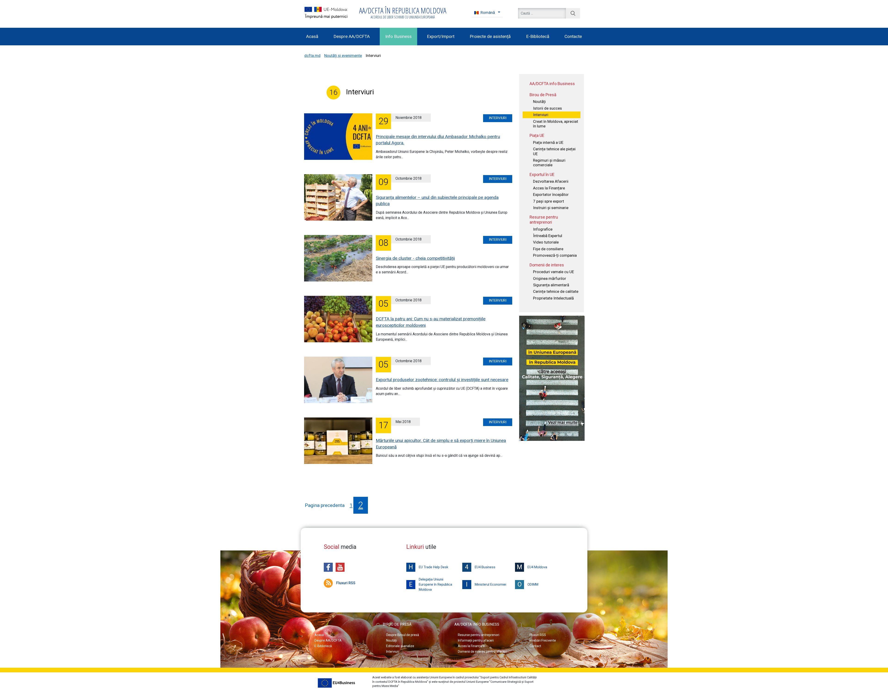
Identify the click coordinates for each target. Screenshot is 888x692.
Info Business (398, 36)
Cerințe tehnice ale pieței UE (554, 151)
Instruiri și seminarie (550, 207)
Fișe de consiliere (548, 249)
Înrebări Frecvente (543, 640)
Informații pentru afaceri (476, 640)
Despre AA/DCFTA (351, 36)
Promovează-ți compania (555, 255)
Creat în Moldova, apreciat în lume (555, 123)
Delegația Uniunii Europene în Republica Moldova (430, 584)
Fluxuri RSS (345, 583)
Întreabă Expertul (547, 235)
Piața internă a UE (548, 142)
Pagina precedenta (325, 505)
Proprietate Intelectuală (553, 298)
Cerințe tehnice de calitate (555, 291)
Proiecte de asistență (490, 36)
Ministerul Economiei (486, 584)
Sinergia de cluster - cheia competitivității (415, 258)
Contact (535, 646)
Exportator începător (551, 194)
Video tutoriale (546, 242)
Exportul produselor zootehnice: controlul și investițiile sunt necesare (442, 379)
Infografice (542, 229)
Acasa (319, 635)
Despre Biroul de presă (402, 635)
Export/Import (440, 36)
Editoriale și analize (400, 646)
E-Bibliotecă (537, 36)
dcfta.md (312, 55)
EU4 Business (480, 567)
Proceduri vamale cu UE (553, 271)
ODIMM (527, 584)
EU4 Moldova (532, 567)
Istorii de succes (547, 108)
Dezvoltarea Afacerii (550, 181)
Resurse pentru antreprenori (478, 635)
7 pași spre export (548, 201)
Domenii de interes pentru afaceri (482, 651)
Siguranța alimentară (551, 285)
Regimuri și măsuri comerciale (549, 162)
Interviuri (497, 118)
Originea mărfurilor (549, 278)
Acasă (312, 36)
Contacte (573, 36)
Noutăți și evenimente (343, 55)
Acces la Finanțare (549, 188)
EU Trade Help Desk (428, 567)
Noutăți (539, 101)
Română (488, 12)
